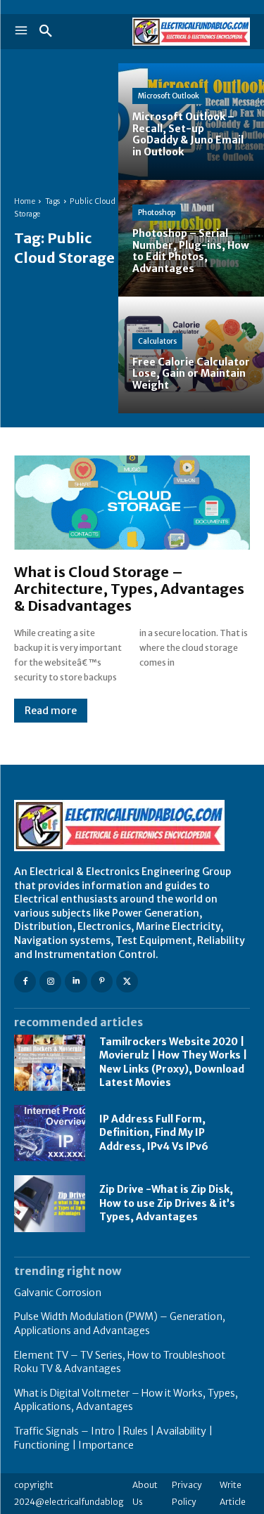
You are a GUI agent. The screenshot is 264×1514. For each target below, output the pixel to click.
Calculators (157, 341)
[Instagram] (50, 981)
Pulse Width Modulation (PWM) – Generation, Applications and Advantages (119, 1323)
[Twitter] (127, 981)
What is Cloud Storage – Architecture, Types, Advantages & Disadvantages (129, 588)
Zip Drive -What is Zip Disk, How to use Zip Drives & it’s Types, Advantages (167, 1203)
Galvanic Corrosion (57, 1292)
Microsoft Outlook (168, 96)
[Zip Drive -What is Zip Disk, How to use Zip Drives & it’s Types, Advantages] (49, 1203)
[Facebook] (25, 981)
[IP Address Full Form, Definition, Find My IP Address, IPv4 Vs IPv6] (49, 1133)
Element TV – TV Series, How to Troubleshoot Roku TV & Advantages (119, 1362)
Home (24, 201)
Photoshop (156, 212)
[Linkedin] (76, 981)
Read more (51, 710)
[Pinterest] (102, 981)
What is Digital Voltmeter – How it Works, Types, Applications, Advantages (126, 1400)
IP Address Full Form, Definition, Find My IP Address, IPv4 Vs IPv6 (153, 1133)
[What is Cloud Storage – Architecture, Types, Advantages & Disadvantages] (132, 502)
